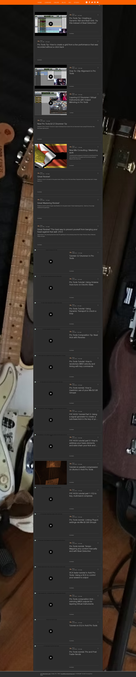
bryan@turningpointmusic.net (68, 673)
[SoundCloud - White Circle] (86, 2)
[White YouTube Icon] (98, 2)
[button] (99, 5)
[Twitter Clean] (92, 2)
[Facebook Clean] (89, 2)
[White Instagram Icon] (95, 2)
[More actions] (98, 15)
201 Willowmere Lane (45, 673)
